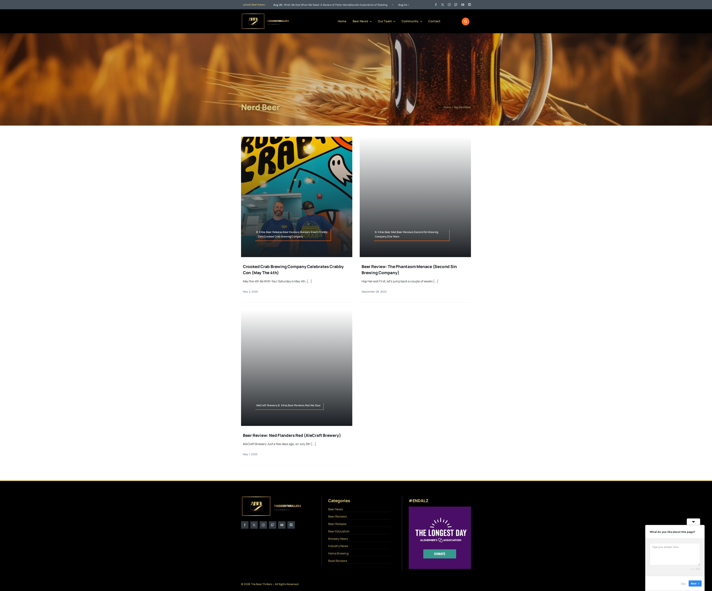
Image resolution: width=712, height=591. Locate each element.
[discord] (469, 4)
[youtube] (462, 4)
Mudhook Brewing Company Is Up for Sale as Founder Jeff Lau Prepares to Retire (385, 4)
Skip (683, 583)
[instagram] (449, 4)
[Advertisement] (356, 66)
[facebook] (435, 4)
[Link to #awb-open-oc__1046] (465, 21)
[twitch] (455, 4)
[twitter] (442, 4)
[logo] (265, 14)
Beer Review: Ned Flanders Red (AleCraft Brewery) (292, 435)
